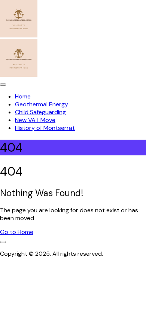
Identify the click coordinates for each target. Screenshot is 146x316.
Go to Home (16, 232)
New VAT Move (35, 120)
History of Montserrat (45, 128)
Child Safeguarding (40, 112)
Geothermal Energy (41, 104)
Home (23, 96)
